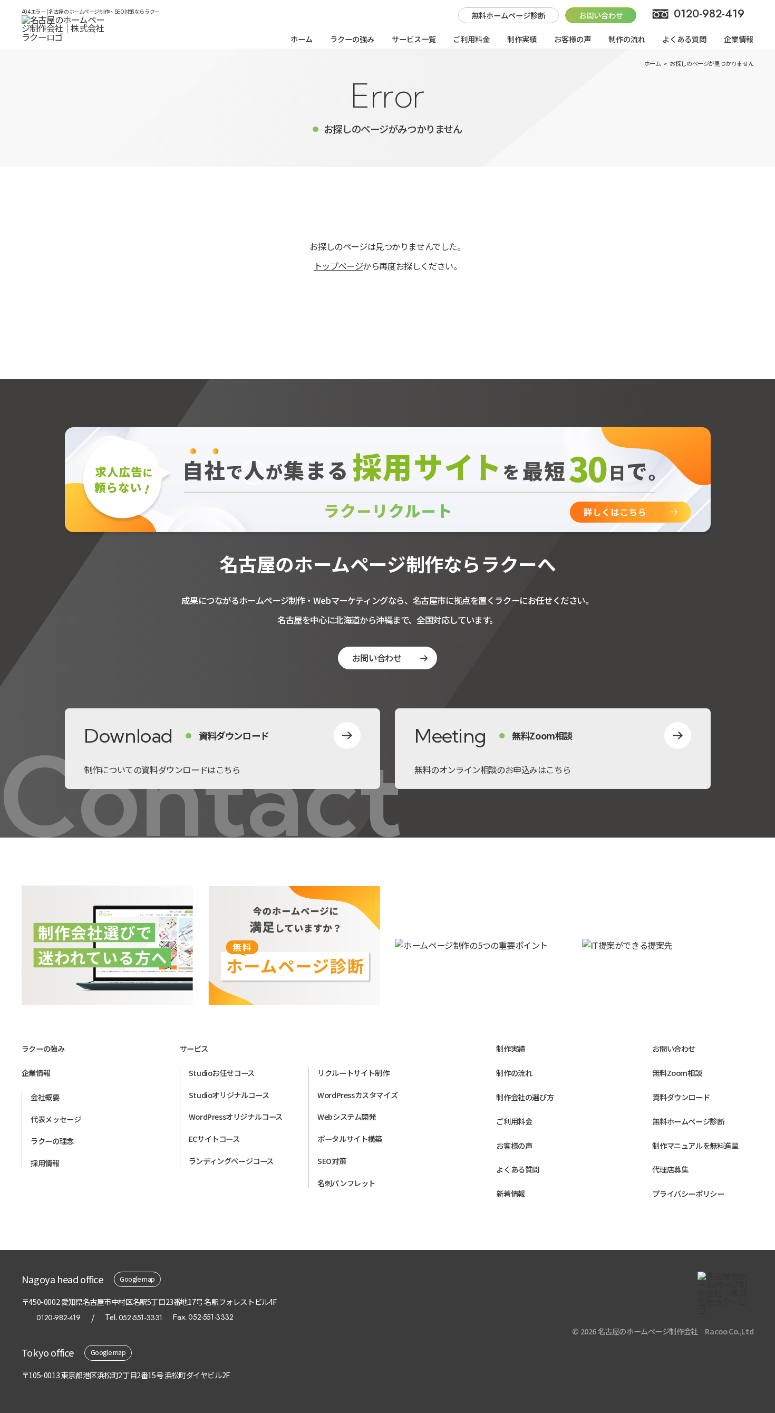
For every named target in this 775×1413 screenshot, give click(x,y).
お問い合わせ (377, 657)
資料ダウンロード (681, 1096)
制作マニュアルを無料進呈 (695, 1145)
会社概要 (45, 1096)
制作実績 (522, 38)
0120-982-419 (709, 13)
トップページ (338, 265)
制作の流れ (626, 38)
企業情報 (738, 38)
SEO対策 (331, 1160)
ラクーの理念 (52, 1140)
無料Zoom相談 (677, 1072)
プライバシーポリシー (688, 1193)
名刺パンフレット (346, 1182)
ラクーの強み (352, 38)
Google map (137, 1279)
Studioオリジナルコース (229, 1094)
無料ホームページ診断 (508, 15)
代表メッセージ (56, 1118)
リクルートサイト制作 (353, 1072)
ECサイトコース (214, 1138)
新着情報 (510, 1193)
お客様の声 (572, 38)
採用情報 (45, 1162)
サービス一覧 (414, 38)
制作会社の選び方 (525, 1096)
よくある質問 (684, 38)
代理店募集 (670, 1169)
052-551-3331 (140, 1317)
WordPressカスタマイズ (357, 1094)
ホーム (301, 38)
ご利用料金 (471, 38)
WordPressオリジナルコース (236, 1116)
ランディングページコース (231, 1160)
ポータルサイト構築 (349, 1138)
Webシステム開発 (346, 1116)
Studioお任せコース (222, 1072)
